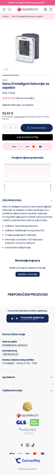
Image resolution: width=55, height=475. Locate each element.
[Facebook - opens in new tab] (22, 445)
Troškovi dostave (19, 117)
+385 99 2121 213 (10, 354)
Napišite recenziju (27, 274)
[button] (4, 9)
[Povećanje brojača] (15, 127)
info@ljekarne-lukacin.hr (15, 345)
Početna (5, 16)
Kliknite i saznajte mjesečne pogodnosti (26, 3)
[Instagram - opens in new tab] (27, 445)
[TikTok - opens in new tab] (33, 445)
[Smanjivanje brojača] (4, 127)
